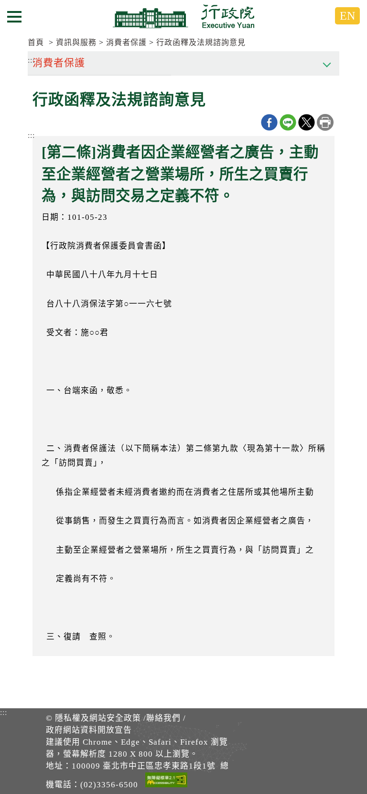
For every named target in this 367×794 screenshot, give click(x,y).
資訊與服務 (76, 42)
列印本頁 (325, 122)
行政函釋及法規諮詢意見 (201, 42)
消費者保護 (126, 42)
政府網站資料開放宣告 (89, 730)
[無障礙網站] (166, 781)
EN (347, 16)
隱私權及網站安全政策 (98, 718)
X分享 (306, 122)
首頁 (36, 42)
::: (31, 135)
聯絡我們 (163, 718)
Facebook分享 (269, 122)
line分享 (288, 122)
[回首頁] (183, 16)
